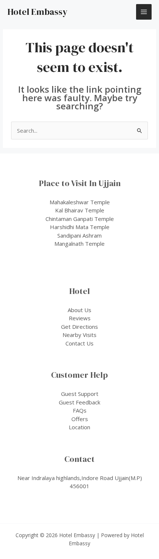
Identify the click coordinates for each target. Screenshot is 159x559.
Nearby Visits (79, 334)
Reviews (80, 318)
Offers (79, 419)
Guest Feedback (79, 402)
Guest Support (79, 393)
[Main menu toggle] (144, 12)
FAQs (80, 410)
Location (79, 427)
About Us (79, 310)
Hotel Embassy (37, 12)
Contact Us (79, 343)
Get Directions (79, 326)
